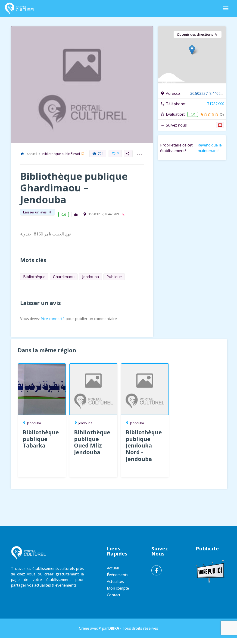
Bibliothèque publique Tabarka (41, 438)
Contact (113, 594)
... (139, 151)
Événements (117, 574)
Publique (114, 276)
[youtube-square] (220, 125)
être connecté (53, 318)
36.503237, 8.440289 (103, 214)
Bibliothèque (34, 276)
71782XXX (215, 103)
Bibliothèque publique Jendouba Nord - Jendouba (144, 445)
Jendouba (90, 276)
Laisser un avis (37, 212)
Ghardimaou (64, 276)
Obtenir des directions (197, 34)
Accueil (28, 154)
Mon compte (118, 588)
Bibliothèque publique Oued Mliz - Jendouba (92, 442)
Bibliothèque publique (58, 154)
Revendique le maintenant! (210, 148)
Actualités (115, 581)
